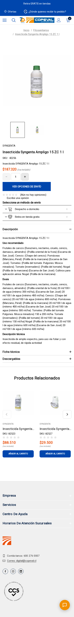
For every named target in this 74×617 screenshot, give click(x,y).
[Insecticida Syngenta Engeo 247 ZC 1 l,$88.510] (18, 403)
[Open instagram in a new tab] (13, 571)
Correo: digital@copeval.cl (21, 560)
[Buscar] (14, 20)
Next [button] (67, 414)
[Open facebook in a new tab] (5, 571)
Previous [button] (7, 414)
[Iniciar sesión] (59, 20)
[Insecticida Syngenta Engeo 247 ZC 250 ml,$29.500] (55, 403)
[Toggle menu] (5, 20)
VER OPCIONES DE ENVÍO (26, 186)
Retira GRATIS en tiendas (37, 3)
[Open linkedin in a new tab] (21, 571)
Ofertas (12, 11)
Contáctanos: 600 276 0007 (23, 555)
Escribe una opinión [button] (18, 198)
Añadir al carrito (18, 453)
